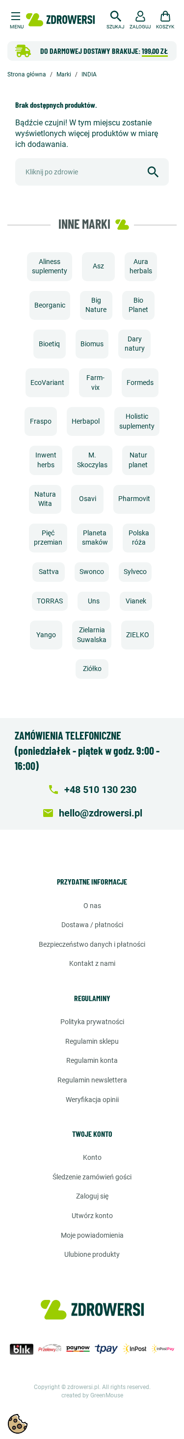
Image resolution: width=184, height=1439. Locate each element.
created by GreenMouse (92, 1395)
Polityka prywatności (92, 1022)
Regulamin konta (92, 1060)
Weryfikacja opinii (92, 1099)
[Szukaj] (153, 172)
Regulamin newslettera (92, 1080)
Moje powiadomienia (92, 1235)
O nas (92, 906)
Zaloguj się (92, 1196)
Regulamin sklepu (92, 1041)
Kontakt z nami (92, 963)
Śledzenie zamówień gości (92, 1177)
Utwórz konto (92, 1216)
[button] (115, 18)
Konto (92, 1157)
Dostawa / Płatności (92, 925)
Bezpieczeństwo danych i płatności (92, 944)
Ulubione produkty (92, 1254)
